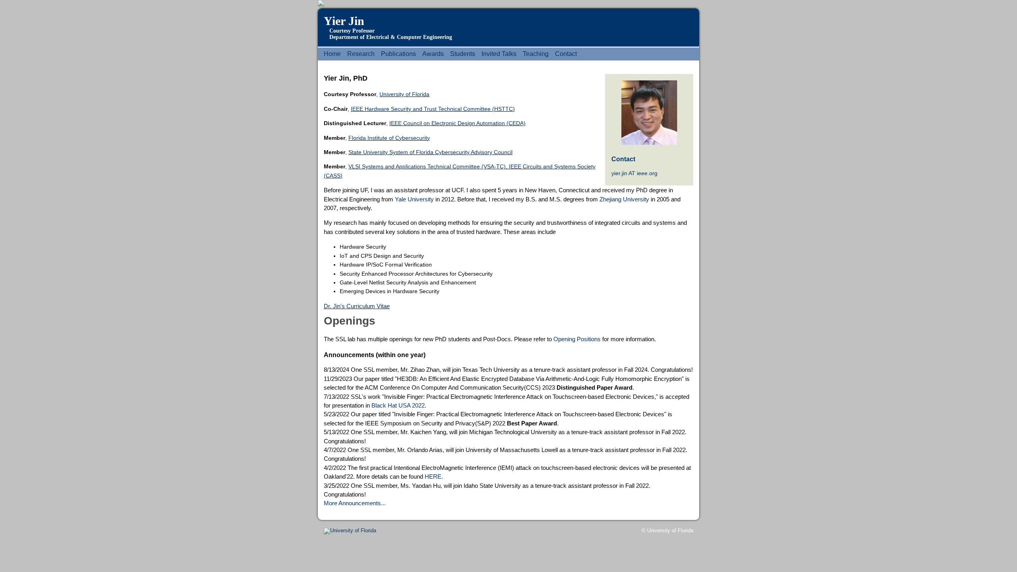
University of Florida (404, 94)
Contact (566, 53)
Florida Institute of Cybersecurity (389, 138)
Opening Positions (577, 339)
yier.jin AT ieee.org (634, 173)
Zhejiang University (624, 199)
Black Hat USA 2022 (398, 405)
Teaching (536, 53)
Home (332, 53)
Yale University (414, 199)
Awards (433, 53)
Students (462, 53)
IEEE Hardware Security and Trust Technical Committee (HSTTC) (433, 109)
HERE (433, 476)
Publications (398, 53)
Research (361, 53)
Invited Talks (498, 53)
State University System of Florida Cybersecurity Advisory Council (430, 152)
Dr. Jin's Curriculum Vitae (357, 306)
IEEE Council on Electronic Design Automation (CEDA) (457, 123)
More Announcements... (355, 503)
